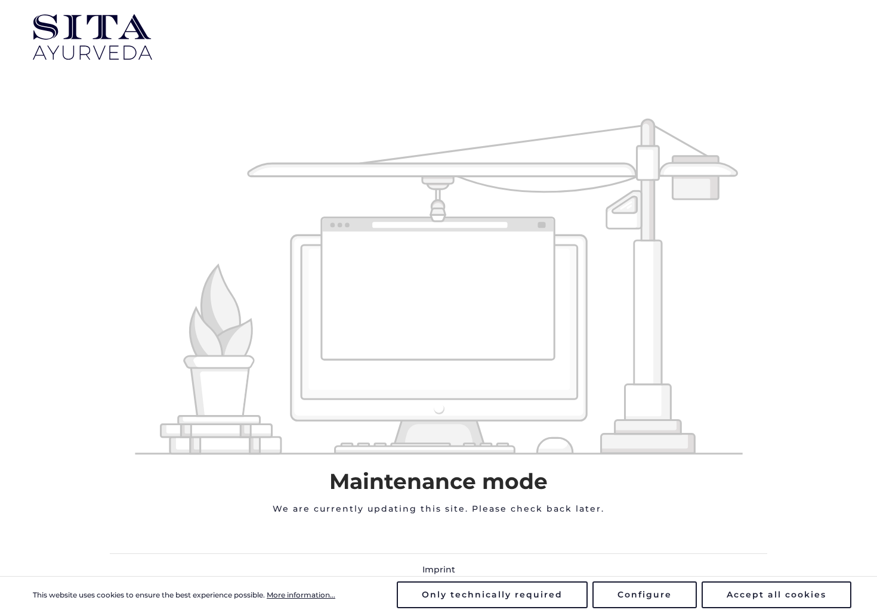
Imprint (438, 569)
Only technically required (492, 594)
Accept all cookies (776, 594)
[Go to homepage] (92, 37)
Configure (644, 594)
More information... (301, 594)
